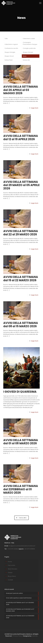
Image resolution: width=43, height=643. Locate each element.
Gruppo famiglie (10, 52)
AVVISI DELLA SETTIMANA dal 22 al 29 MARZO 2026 (20, 232)
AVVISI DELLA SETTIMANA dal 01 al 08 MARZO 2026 (20, 441)
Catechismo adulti (29, 38)
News (24, 56)
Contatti (10, 580)
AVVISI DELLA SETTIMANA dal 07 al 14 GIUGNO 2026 (20, 603)
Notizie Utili (26, 60)
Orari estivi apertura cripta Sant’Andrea (19, 598)
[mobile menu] (40, 3)
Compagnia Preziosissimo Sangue (30, 43)
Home (10, 562)
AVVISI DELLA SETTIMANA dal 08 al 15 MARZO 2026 (20, 324)
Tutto (6, 38)
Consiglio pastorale (29, 48)
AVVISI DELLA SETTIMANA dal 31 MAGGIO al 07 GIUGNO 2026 (20, 610)
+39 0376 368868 (29, 549)
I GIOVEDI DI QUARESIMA (19, 392)
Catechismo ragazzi (11, 44)
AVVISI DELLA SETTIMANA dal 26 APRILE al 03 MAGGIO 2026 (20, 90)
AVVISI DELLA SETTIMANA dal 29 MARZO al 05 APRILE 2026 (21, 185)
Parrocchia (11, 565)
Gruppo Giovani (28, 52)
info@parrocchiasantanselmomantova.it (22, 546)
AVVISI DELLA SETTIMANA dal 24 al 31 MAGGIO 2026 (20, 617)
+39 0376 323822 (12, 549)
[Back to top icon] (38, 638)
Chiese (10, 573)
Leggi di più (34, 108)
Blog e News (12, 576)
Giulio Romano (12, 569)
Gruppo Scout (9, 56)
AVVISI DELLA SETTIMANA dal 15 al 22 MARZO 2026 (20, 278)
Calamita (35, 636)
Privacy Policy (17, 636)
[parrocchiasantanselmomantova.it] (8, 3)
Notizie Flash (9, 60)
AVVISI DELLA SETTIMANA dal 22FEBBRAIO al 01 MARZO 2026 (20, 489)
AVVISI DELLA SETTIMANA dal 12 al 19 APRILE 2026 (20, 137)
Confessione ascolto (11, 48)
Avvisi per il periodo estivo (14, 593)
